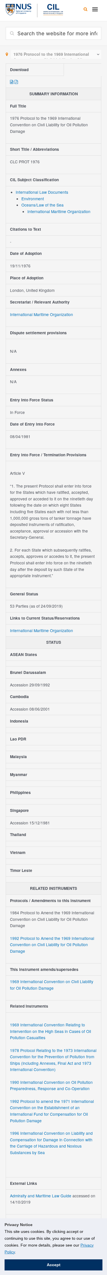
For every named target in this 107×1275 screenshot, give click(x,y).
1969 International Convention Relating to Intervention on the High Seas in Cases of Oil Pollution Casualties (50, 1031)
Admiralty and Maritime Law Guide (41, 1195)
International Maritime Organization (58, 211)
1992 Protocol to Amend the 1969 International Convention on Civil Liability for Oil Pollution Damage (52, 944)
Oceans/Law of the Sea (42, 205)
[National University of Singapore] (18, 9)
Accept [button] (53, 1264)
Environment (32, 198)
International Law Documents (42, 192)
